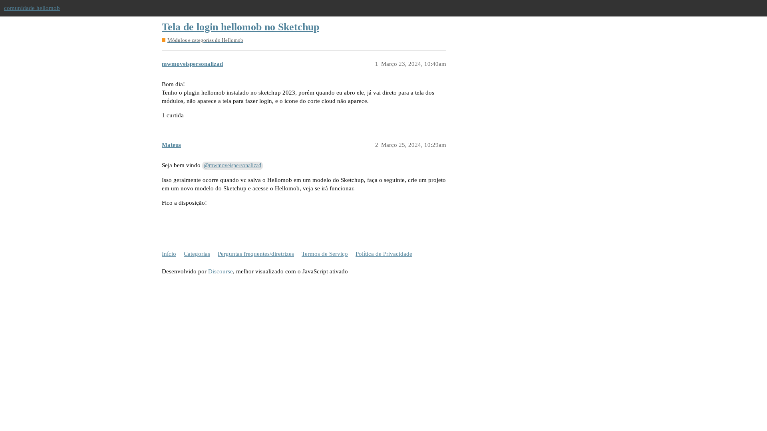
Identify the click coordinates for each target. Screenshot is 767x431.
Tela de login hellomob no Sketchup (240, 27)
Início (169, 254)
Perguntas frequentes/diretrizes (256, 254)
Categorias (197, 254)
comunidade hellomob (32, 8)
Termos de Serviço (325, 254)
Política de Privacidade (384, 254)
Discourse (220, 271)
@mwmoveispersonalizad (232, 165)
